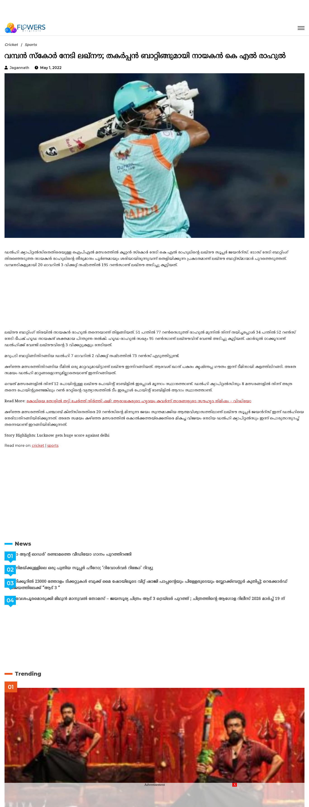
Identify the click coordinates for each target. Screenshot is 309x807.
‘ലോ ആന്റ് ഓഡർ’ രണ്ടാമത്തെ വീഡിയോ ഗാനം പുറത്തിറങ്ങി (81, 554)
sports (52, 445)
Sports (31, 45)
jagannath (19, 68)
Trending (28, 673)
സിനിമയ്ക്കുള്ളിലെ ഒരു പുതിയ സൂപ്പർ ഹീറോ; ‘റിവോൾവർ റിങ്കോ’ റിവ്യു (92, 568)
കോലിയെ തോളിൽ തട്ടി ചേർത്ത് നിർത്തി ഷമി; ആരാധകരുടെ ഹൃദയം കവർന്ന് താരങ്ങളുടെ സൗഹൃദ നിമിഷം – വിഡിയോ (138, 401)
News (23, 543)
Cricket (11, 45)
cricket (38, 445)
